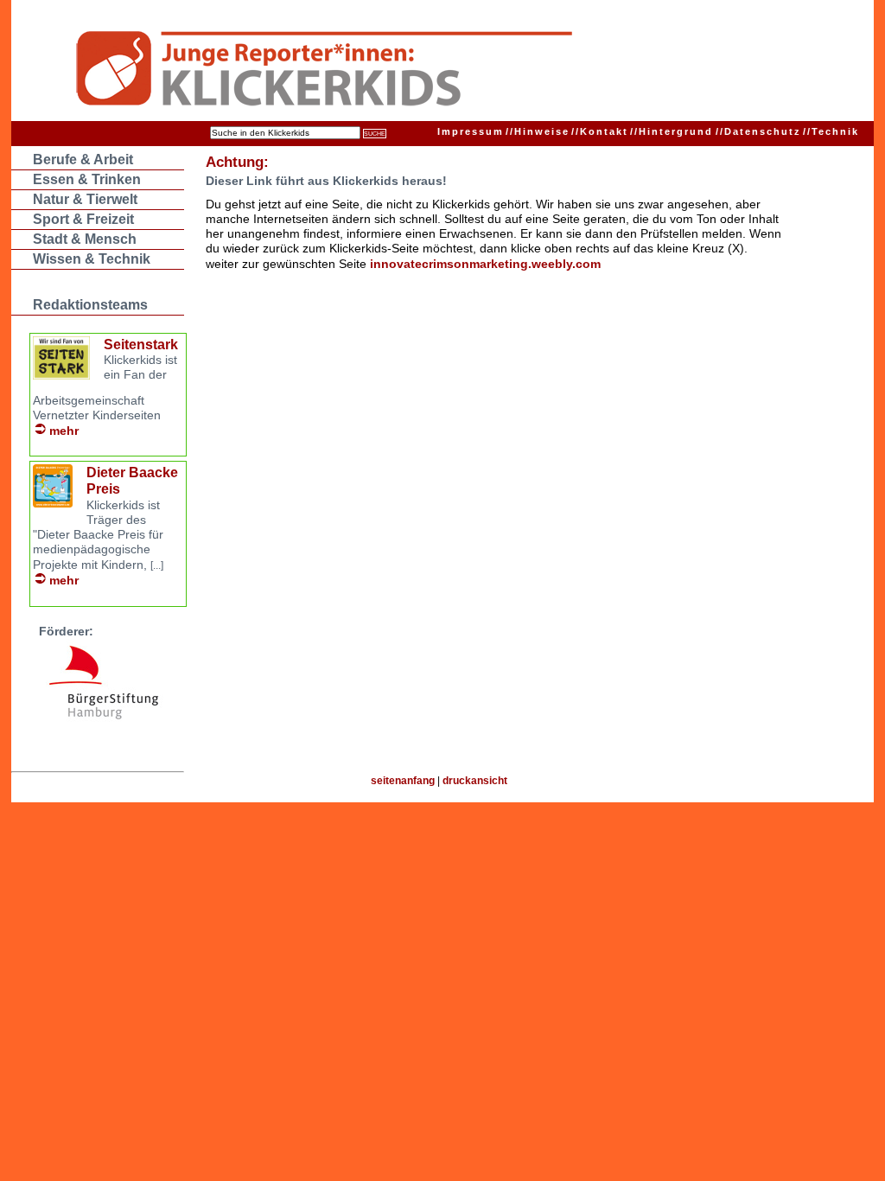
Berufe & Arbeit (83, 159)
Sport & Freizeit (83, 219)
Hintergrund (671, 131)
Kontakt (599, 131)
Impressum (470, 131)
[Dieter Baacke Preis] (53, 502)
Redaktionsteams (90, 304)
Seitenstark (141, 344)
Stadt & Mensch (85, 239)
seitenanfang (403, 781)
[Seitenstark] (61, 374)
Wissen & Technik (91, 259)
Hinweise (538, 131)
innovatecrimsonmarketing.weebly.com (485, 264)
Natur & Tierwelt (85, 199)
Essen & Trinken (87, 179)
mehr (64, 430)
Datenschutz (758, 131)
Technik (831, 131)
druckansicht (474, 781)
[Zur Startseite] (409, 71)
